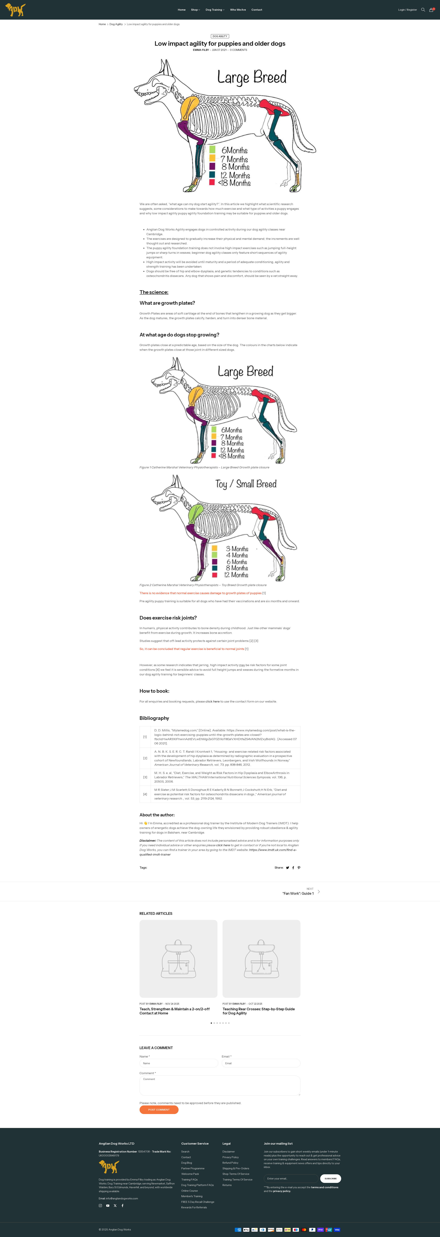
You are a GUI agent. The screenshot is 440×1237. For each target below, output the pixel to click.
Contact (186, 1157)
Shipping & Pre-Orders (236, 1168)
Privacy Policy (231, 1157)
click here (213, 701)
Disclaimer (229, 1151)
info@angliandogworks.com (118, 1198)
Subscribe (331, 1178)
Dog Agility (116, 24)
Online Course (189, 1190)
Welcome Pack (190, 1174)
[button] (211, 1023)
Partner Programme (193, 1168)
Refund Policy (230, 1162)
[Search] (423, 10)
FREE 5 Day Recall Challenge (197, 1202)
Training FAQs (189, 1179)
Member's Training (191, 1196)
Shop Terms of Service (236, 1174)
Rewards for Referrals (194, 1207)
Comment (148, 1073)
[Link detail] (100, 1205)
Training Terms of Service (237, 1179)
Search (185, 1151)
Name (145, 1056)
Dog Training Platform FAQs (197, 1185)
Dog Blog (186, 1162)
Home (102, 24)
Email (227, 1056)
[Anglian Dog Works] (15, 9)
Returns (227, 1185)
